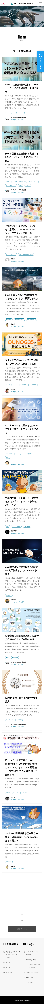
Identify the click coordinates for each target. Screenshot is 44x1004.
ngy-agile (27, 526)
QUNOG (23, 385)
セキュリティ (10, 719)
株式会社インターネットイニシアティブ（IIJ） (13, 954)
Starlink (9, 319)
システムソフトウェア (20, 181)
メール (16, 792)
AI (8, 526)
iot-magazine (20, 454)
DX (14, 113)
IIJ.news (15, 657)
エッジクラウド (11, 185)
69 (22, 920)
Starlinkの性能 (32, 319)
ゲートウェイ (33, 181)
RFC (8, 792)
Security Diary (31, 960)
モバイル (9, 454)
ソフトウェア (16, 526)
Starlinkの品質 (20, 319)
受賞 (20, 719)
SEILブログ (30, 977)
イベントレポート (12, 385)
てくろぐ (29, 983)
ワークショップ (11, 254)
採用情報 (9, 972)
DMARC (25, 792)
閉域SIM (30, 454)
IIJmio (8, 962)
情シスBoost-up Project (26, 254)
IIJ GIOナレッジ (32, 972)
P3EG (21, 113)
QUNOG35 (33, 385)
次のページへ (22, 929)
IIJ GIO (8, 967)
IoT (8, 113)
